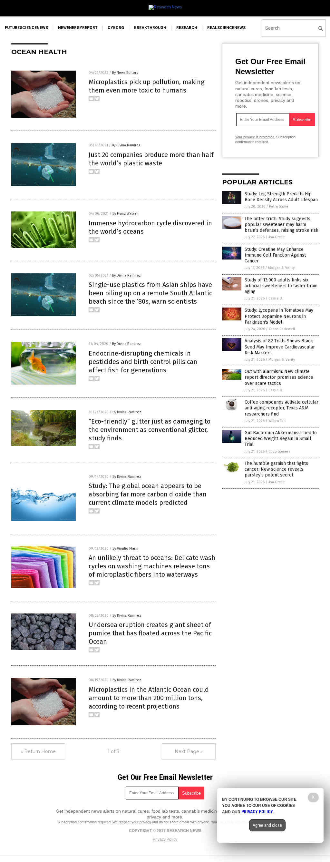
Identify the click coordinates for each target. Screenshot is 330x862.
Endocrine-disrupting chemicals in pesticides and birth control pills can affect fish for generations (143, 361)
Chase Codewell (282, 329)
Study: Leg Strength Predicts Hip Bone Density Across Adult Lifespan (281, 196)
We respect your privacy (131, 822)
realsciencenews (226, 27)
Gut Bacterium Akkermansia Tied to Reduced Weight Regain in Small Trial (281, 438)
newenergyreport (78, 27)
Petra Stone (278, 206)
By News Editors (125, 73)
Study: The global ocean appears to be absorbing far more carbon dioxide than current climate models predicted (148, 494)
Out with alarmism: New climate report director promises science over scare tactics (279, 377)
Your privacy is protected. (255, 137)
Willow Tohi (277, 421)
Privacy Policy (165, 839)
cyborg (116, 27)
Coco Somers (279, 451)
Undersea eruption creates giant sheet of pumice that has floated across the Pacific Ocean (150, 633)
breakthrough (150, 27)
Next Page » (189, 751)
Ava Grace (276, 237)
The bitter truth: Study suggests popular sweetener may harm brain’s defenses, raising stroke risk (281, 224)
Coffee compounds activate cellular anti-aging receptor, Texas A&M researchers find (281, 407)
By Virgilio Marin (125, 548)
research (186, 27)
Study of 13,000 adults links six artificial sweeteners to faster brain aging (281, 285)
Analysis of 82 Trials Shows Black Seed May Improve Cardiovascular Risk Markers (280, 346)
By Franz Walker (125, 213)
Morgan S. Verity (281, 268)
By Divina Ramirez (126, 145)
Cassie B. (275, 298)
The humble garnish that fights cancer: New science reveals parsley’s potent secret (276, 469)
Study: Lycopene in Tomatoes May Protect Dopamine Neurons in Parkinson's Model (279, 316)
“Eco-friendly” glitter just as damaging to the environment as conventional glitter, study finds (149, 429)
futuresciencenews (26, 27)
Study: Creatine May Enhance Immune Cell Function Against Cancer (275, 255)
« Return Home (38, 751)
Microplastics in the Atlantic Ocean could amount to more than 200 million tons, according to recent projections (149, 698)
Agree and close (267, 825)
